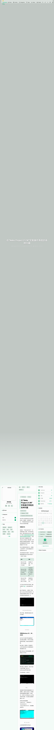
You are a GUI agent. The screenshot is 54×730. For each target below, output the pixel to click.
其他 (7, 529)
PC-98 (27, 513)
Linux (4, 529)
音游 (11, 529)
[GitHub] (6, 506)
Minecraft (10, 527)
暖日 (9, 531)
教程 (12, 531)
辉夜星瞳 (4, 531)
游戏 (3, 517)
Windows (4, 527)
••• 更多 (9, 536)
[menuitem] (9, 2)
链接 (24, 586)
